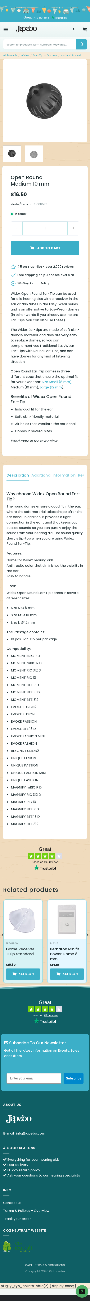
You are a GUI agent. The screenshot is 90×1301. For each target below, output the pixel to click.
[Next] (80, 100)
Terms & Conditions (50, 1265)
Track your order (17, 1218)
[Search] (81, 44)
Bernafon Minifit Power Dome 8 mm (64, 954)
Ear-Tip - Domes (45, 55)
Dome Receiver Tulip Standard (20, 951)
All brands (10, 55)
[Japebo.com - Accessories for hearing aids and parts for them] (26, 29)
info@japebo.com (30, 1133)
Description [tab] (17, 475)
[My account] (73, 29)
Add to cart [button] (26, 974)
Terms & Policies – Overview (26, 1210)
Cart (28, 1265)
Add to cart (48, 248)
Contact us (12, 1202)
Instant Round (71, 55)
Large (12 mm (51, 387)
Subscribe (73, 1078)
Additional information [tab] (53, 475)
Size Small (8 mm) (57, 381)
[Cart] (85, 29)
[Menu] (5, 29)
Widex (25, 55)
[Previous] (10, 100)
